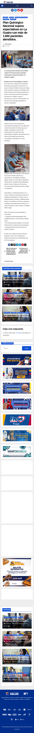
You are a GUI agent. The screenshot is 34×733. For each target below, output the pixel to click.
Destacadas (7, 275)
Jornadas (5, 17)
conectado (18, 333)
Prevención (6, 19)
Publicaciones (7, 343)
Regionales (13, 19)
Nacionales (14, 275)
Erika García (18, 319)
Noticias (11, 17)
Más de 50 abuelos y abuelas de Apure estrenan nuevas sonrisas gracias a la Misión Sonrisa (11, 251)
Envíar (26, 348)
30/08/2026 (8, 623)
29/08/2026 (8, 661)
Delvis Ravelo (8, 44)
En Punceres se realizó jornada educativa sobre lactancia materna (23, 250)
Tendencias (26, 673)
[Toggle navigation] (17, 5)
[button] (31, 5)
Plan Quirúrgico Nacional (21, 17)
